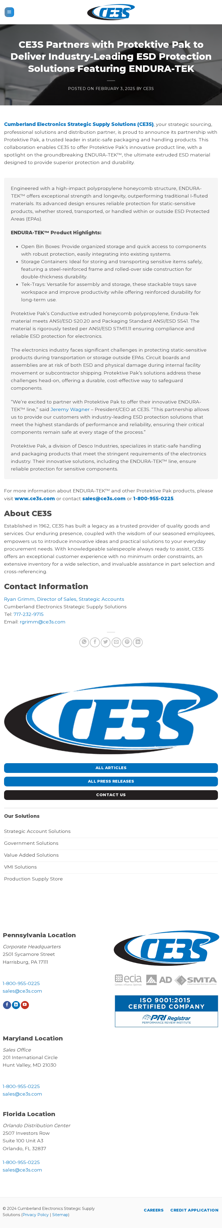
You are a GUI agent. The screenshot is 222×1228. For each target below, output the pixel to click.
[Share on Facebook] (95, 642)
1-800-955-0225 (153, 498)
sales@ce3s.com (104, 498)
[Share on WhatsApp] (84, 642)
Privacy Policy (35, 1214)
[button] (9, 12)
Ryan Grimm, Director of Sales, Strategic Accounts (64, 599)
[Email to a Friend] (116, 642)
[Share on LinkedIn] (138, 642)
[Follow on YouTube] (25, 1005)
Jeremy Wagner (70, 409)
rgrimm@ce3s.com (43, 622)
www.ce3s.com (35, 498)
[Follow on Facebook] (7, 1005)
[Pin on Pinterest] (127, 642)
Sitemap (60, 1214)
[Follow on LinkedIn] (16, 1005)
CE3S (148, 88)
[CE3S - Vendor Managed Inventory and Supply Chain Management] (111, 12)
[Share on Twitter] (105, 642)
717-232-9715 (29, 614)
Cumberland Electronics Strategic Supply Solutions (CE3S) (79, 124)
